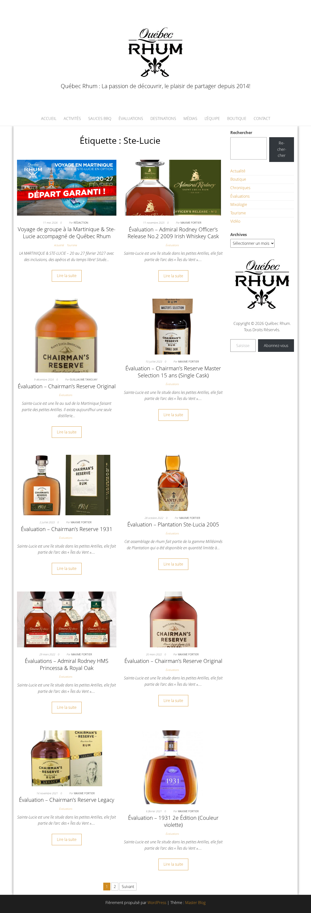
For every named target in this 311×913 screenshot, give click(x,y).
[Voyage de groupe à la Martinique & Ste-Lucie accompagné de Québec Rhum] (66, 187)
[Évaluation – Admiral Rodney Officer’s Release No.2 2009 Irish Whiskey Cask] (173, 187)
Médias (190, 118)
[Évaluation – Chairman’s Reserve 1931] (66, 484)
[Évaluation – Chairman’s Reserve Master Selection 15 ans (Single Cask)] (173, 326)
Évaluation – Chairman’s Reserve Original (67, 386)
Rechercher (241, 132)
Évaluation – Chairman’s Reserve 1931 (66, 529)
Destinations (163, 118)
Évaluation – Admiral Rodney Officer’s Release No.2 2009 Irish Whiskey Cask (173, 233)
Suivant (128, 886)
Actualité (59, 245)
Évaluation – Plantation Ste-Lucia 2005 (173, 524)
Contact (262, 118)
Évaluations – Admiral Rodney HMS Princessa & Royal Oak (66, 664)
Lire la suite (67, 275)
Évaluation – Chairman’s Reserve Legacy (66, 799)
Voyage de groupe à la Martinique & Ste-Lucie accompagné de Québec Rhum (66, 232)
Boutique (236, 118)
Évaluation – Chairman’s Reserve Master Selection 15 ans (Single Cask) (173, 371)
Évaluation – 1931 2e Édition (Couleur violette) (173, 821)
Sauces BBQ (99, 118)
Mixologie (238, 204)
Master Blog (195, 902)
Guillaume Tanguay (83, 379)
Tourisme (72, 245)
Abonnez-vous (276, 345)
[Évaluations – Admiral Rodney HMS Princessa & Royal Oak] (66, 619)
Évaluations (131, 118)
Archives (238, 234)
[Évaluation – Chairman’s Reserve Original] (67, 335)
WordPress (156, 902)
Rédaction (81, 222)
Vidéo (235, 221)
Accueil (48, 118)
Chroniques (240, 187)
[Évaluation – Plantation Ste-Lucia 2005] (173, 482)
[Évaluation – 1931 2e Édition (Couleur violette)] (173, 766)
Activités (72, 118)
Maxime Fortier (191, 222)
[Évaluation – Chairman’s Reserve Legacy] (66, 758)
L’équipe (212, 118)
